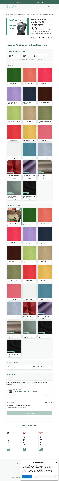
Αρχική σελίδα (9, 14)
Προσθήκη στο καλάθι (29, 413)
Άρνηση (38, 477)
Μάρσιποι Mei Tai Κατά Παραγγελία (26, 14)
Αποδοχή (27, 477)
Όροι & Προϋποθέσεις (12, 472)
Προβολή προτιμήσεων (50, 477)
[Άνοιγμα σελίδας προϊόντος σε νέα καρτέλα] (14, 84)
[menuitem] (15, 2)
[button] (56, 462)
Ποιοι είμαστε (20, 463)
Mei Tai (15, 14)
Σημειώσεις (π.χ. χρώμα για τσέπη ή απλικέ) (19, 405)
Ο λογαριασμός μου (20, 2)
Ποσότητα (9, 398)
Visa (20, 475)
